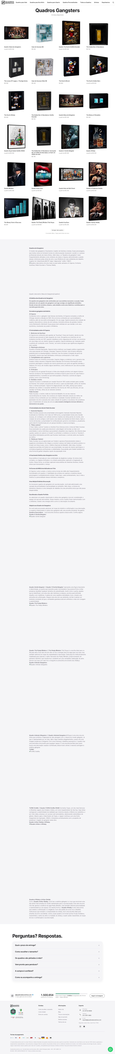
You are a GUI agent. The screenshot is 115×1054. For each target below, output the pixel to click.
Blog (59, 1009)
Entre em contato (43, 1012)
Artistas (96, 2)
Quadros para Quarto (53, 2)
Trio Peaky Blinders (55, 648)
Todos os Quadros (85, 2)
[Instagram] (80, 1023)
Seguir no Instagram (97, 993)
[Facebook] (84, 1023)
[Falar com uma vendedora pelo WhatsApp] (110, 1049)
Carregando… (57, 230)
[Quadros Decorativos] (8, 2)
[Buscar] (113, 2)
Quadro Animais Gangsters (57, 732)
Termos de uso (62, 1019)
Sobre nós (61, 1006)
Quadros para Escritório (37, 2)
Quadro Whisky (67, 905)
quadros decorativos (35, 319)
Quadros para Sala (21, 2)
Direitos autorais (62, 1017)
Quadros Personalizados (70, 2)
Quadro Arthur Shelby (41, 899)
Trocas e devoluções (63, 1012)
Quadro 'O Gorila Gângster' (55, 584)
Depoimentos (106, 2)
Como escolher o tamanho (45, 1006)
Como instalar (42, 1009)
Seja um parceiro (62, 1014)
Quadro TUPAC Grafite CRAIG (49, 805)
